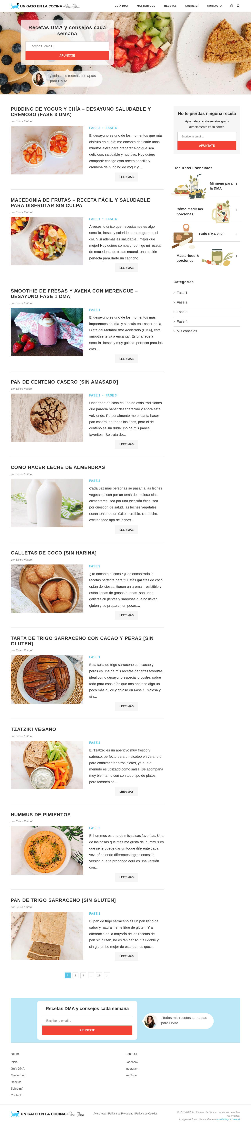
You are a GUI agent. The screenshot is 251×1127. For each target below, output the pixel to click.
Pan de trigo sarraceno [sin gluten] (63, 900)
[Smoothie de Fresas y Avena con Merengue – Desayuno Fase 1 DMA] (47, 332)
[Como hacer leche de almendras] (47, 503)
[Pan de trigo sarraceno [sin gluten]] (47, 936)
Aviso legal (100, 1113)
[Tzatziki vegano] (47, 765)
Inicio (14, 1062)
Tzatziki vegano (33, 729)
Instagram (132, 1068)
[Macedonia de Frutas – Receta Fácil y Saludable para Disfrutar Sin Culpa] (47, 241)
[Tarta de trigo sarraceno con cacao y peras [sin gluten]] (47, 679)
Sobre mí (191, 6)
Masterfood (146, 6)
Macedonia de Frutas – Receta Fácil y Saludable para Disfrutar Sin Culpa (80, 202)
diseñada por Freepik (228, 1119)
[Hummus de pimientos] (47, 850)
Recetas (170, 6)
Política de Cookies (146, 1113)
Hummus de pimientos (41, 814)
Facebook (132, 1062)
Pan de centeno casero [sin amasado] (64, 382)
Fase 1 (94, 219)
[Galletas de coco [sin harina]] (47, 588)
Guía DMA (121, 6)
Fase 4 (111, 128)
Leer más (126, 177)
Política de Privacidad (120, 1113)
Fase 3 (94, 128)
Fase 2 (182, 302)
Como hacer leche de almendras (58, 467)
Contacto (214, 6)
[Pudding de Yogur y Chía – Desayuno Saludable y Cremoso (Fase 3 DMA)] (47, 150)
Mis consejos (187, 331)
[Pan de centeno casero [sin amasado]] (47, 418)
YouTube (131, 1075)
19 (99, 975)
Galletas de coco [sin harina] (54, 552)
